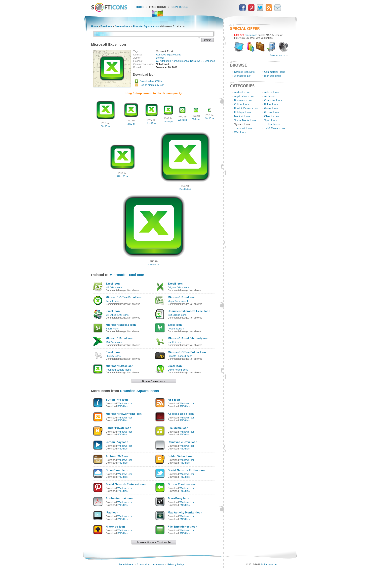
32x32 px (182, 120)
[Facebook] (243, 10)
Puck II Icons (112, 301)
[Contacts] (278, 10)
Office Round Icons (178, 369)
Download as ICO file (151, 81)
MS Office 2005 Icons (117, 315)
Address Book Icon (181, 413)
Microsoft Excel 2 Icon (121, 324)
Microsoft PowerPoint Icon (124, 413)
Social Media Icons (245, 120)
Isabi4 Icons (174, 342)
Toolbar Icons (272, 124)
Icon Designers (273, 75)
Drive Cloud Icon (117, 470)
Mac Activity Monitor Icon (185, 512)
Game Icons (271, 108)
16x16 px (209, 118)
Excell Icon (175, 283)
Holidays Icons (242, 112)
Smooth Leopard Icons (180, 356)
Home (140, 7)
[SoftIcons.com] (109, 11)
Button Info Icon (117, 399)
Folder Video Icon (180, 456)
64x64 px (151, 123)
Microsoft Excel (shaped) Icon (188, 338)
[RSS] (269, 10)
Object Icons (271, 116)
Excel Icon (113, 283)
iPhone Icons (271, 112)
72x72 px (130, 124)
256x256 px (185, 189)
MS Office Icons (114, 287)
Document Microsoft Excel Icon (189, 311)
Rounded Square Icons (146, 26)
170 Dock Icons (114, 342)
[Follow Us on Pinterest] (251, 10)
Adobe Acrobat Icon (119, 498)
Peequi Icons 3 (176, 328)
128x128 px (122, 176)
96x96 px (105, 126)
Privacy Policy (176, 564)
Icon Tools (179, 7)
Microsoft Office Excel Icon (124, 297)
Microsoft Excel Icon (126, 275)
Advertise (158, 564)
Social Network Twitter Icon (186, 470)
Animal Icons (271, 92)
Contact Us (143, 564)
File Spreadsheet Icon (182, 526)
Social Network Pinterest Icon (126, 484)
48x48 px (168, 121)
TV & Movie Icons (274, 128)
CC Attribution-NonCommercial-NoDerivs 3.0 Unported (185, 61)
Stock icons (251, 35)
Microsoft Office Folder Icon (187, 352)
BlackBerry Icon (178, 498)
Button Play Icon (117, 442)
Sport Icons (271, 120)
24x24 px (196, 119)
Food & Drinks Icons (246, 108)
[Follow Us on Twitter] (260, 10)
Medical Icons (242, 116)
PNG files (122, 406)
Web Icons (240, 132)
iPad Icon (112, 512)
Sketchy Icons (113, 356)
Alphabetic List (242, 75)
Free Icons (157, 7)
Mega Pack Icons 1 (178, 301)
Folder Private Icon (118, 427)
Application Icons (244, 96)
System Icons (123, 26)
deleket (160, 57)
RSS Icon (174, 399)
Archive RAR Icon (118, 456)
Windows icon (125, 403)
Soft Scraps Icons (177, 315)
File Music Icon (178, 427)
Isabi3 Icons (112, 328)
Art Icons (269, 96)
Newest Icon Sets (244, 71)
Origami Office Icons (178, 287)
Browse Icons (277, 55)
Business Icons (243, 100)
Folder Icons (271, 104)
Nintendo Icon (115, 526)
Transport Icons (243, 128)
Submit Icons (126, 564)
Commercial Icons (274, 71)
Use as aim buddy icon (152, 85)
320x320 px (153, 264)
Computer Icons (273, 100)
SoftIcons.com (269, 564)
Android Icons (242, 92)
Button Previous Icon (182, 484)
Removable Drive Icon (182, 442)
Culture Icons (241, 104)
